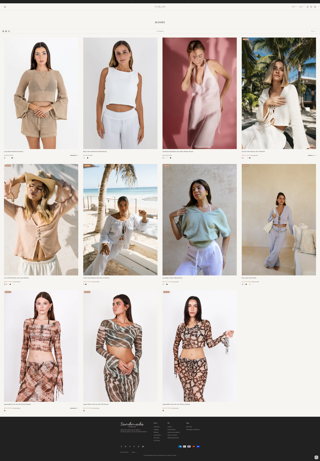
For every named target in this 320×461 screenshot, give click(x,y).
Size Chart (156, 437)
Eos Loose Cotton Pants (249, 278)
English (300, 6)
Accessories (157, 435)
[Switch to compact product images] (9, 31)
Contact (170, 426)
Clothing (156, 429)
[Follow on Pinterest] (130, 446)
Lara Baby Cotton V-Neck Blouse (172, 278)
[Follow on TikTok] (134, 446)
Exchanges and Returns (193, 429)
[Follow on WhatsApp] (138, 446)
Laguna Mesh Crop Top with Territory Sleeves (176, 404)
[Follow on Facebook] (121, 446)
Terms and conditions (174, 432)
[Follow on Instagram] (125, 446)
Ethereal (156, 432)
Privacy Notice (172, 429)
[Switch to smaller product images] (6, 31)
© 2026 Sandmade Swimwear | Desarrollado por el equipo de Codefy (160, 455)
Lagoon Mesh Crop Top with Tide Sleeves (95, 404)
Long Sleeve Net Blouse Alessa (13, 151)
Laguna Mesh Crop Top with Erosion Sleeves (17, 404)
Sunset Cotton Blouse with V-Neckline (253, 151)
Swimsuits (156, 426)
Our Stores (157, 440)
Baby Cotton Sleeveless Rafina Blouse (95, 151)
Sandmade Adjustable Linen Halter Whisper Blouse (177, 151)
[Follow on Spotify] (143, 446)
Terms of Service (172, 435)
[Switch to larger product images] (3, 31)
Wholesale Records (173, 437)
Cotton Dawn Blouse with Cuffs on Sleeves (96, 278)
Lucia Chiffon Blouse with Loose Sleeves (16, 278)
